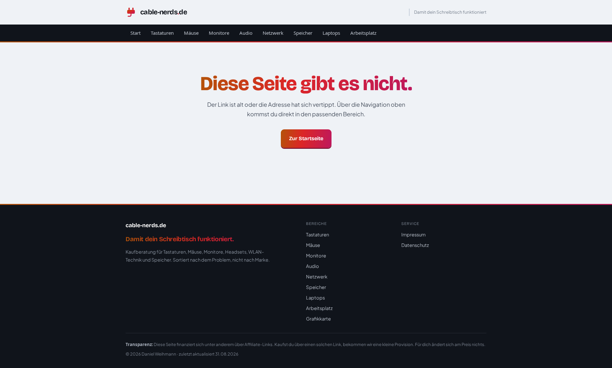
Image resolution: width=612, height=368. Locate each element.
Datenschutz (415, 245)
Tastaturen (162, 33)
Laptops (331, 33)
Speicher (303, 33)
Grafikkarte (318, 318)
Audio (245, 33)
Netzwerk (273, 33)
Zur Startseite (306, 138)
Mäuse (191, 33)
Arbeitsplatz (363, 33)
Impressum (413, 234)
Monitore (219, 33)
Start (135, 33)
